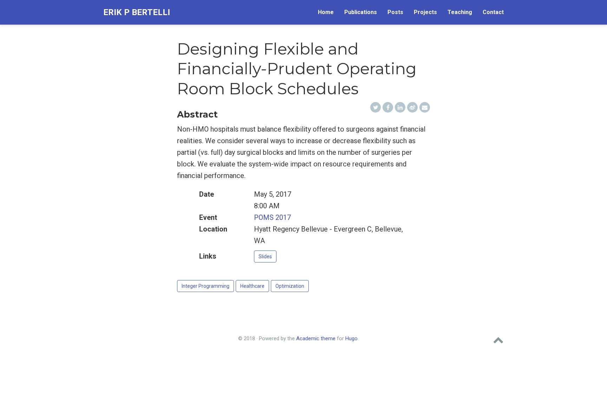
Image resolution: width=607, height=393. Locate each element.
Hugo (351, 338)
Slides (265, 256)
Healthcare (252, 286)
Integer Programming (205, 286)
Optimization (289, 286)
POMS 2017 (272, 217)
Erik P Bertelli (136, 12)
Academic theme (315, 338)
